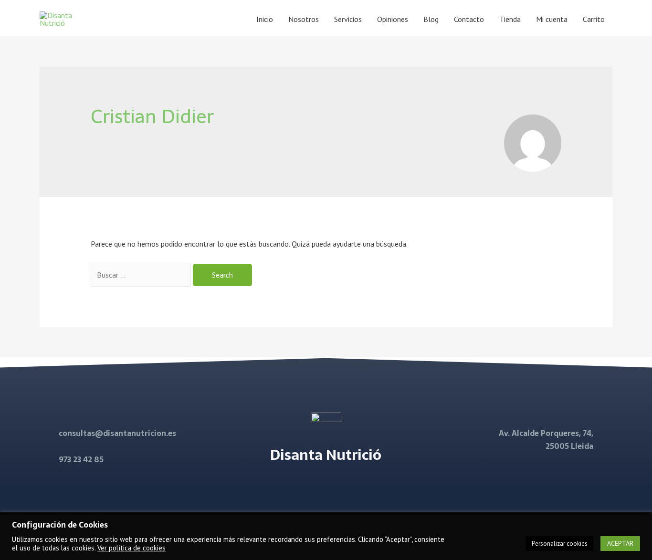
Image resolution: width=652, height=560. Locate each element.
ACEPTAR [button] (620, 543)
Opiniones (392, 19)
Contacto (469, 19)
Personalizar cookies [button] (560, 543)
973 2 (68, 459)
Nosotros (303, 19)
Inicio (264, 19)
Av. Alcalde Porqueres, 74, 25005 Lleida (546, 439)
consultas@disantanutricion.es (117, 433)
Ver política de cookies (131, 547)
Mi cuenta (552, 19)
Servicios (348, 19)
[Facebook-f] (313, 485)
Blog (431, 19)
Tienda (510, 19)
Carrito (594, 19)
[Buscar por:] (142, 275)
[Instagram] (338, 485)
